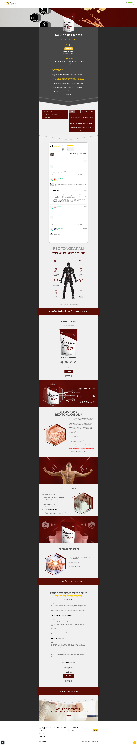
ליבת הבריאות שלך (47, 117)
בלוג (80, 4)
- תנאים (40, 730)
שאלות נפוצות (76, 4)
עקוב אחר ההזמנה (68, 4)
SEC (75, 363)
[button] (127, 4)
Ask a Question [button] (73, 153)
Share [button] (52, 174)
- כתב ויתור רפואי (42, 731)
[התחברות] (132, 4)
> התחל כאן (58, 4)
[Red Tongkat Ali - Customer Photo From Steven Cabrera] (52, 154)
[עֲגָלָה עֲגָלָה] (134, 4)
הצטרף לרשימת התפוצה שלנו (75, 727)
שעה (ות (66, 363)
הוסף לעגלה (68, 48)
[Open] (2, 742)
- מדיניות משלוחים (42, 735)
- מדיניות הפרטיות (42, 733)
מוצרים (63, 4)
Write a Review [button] (83, 153)
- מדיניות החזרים (42, 736)
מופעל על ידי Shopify (94, 741)
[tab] (72, 111)
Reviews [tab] (52, 158)
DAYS (62, 363)
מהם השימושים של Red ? (51, 114)
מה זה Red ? (48, 111)
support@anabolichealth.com (58, 201)
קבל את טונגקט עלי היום (68, 676)
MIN (70, 363)
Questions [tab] (59, 158)
